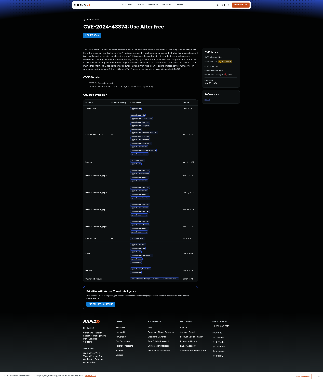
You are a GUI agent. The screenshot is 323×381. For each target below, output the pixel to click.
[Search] (218, 5)
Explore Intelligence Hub (101, 304)
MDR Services (90, 339)
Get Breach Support (93, 359)
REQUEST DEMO (92, 35)
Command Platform (92, 332)
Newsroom (121, 336)
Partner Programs (124, 346)
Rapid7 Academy (188, 346)
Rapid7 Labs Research (158, 341)
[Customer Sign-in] (229, 5)
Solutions (87, 342)
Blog (150, 327)
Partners (166, 5)
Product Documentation (191, 336)
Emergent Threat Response (161, 332)
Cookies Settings (303, 376)
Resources (153, 5)
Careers (119, 355)
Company (179, 5)
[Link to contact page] (223, 5)
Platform (127, 5)
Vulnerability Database (158, 346)
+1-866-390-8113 (220, 326)
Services (140, 5)
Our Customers (123, 341)
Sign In (183, 327)
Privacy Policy (90, 376)
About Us (120, 327)
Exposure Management (94, 335)
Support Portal (187, 332)
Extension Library (188, 341)
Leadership (121, 332)
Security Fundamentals (159, 350)
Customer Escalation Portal (193, 350)
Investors (120, 350)
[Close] (319, 376)
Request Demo (240, 5)
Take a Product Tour (93, 356)
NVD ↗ (207, 99)
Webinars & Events (157, 336)
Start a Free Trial (91, 353)
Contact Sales (90, 362)
